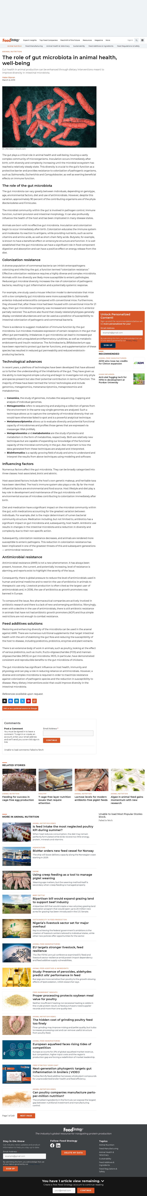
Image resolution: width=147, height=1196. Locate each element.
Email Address (50, 729)
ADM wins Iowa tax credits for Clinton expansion (113, 362)
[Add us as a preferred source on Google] (34, 701)
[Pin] (28, 701)
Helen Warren (8, 77)
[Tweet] (22, 701)
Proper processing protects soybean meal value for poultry (63, 997)
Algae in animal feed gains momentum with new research (127, 800)
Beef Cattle (39, 895)
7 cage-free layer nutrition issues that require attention (54, 800)
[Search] (136, 40)
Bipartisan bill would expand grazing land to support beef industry (63, 900)
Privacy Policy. (132, 341)
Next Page (26, 1116)
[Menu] (142, 40)
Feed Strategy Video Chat (45, 1065)
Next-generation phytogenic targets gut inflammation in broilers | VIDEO (62, 1070)
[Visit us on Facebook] (52, 1145)
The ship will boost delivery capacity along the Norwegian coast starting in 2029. (64, 856)
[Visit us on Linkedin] (58, 1145)
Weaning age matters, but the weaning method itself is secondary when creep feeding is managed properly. (60, 883)
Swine (36, 871)
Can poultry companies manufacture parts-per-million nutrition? (64, 1094)
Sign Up (108, 345)
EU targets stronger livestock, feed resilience (58, 949)
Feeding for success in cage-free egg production (18, 798)
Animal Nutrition (12, 51)
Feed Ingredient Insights (45, 992)
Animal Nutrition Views (44, 823)
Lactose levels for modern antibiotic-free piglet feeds (91, 798)
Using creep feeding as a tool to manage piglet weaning (62, 876)
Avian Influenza (106, 374)
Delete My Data (73, 1153)
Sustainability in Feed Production (50, 920)
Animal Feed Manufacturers (112, 358)
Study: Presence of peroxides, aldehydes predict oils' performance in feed (62, 973)
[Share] (10, 701)
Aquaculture (39, 847)
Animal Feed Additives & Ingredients (51, 968)
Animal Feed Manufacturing (46, 944)
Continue (85, 1190)
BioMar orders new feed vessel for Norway (63, 850)
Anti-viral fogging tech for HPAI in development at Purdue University (113, 380)
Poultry (42, 794)
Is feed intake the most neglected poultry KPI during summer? (63, 828)
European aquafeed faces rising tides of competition (62, 1045)
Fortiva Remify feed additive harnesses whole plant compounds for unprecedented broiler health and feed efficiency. (64, 1077)
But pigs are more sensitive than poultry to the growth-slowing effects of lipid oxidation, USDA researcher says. (64, 980)
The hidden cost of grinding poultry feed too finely (63, 1021)
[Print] (4, 701)
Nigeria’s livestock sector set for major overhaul (61, 924)
